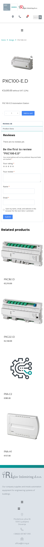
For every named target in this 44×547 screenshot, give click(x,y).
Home (3, 40)
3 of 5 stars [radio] (8, 166)
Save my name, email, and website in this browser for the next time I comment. (21, 210)
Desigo (11, 40)
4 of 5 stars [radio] (11, 166)
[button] (22, 30)
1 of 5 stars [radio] (4, 166)
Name (6, 186)
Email (6, 198)
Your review (9, 172)
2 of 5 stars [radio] (6, 166)
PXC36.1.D (9, 279)
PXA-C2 (8, 394)
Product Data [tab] (8, 129)
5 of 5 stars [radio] (13, 166)
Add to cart (28, 113)
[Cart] (27, 16)
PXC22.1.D (9, 337)
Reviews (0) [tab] (7, 124)
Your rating (8, 163)
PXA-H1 (8, 451)
